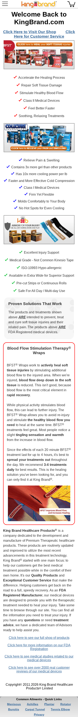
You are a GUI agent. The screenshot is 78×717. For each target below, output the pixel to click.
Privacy (39, 714)
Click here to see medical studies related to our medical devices (39, 658)
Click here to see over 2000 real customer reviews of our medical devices (39, 669)
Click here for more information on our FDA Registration (39, 647)
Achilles (32, 704)
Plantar (49, 704)
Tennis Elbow (60, 709)
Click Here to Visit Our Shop (29, 32)
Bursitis (13, 709)
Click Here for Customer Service (44, 34)
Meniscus (14, 704)
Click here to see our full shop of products (39, 637)
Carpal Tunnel (35, 709)
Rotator (65, 704)
